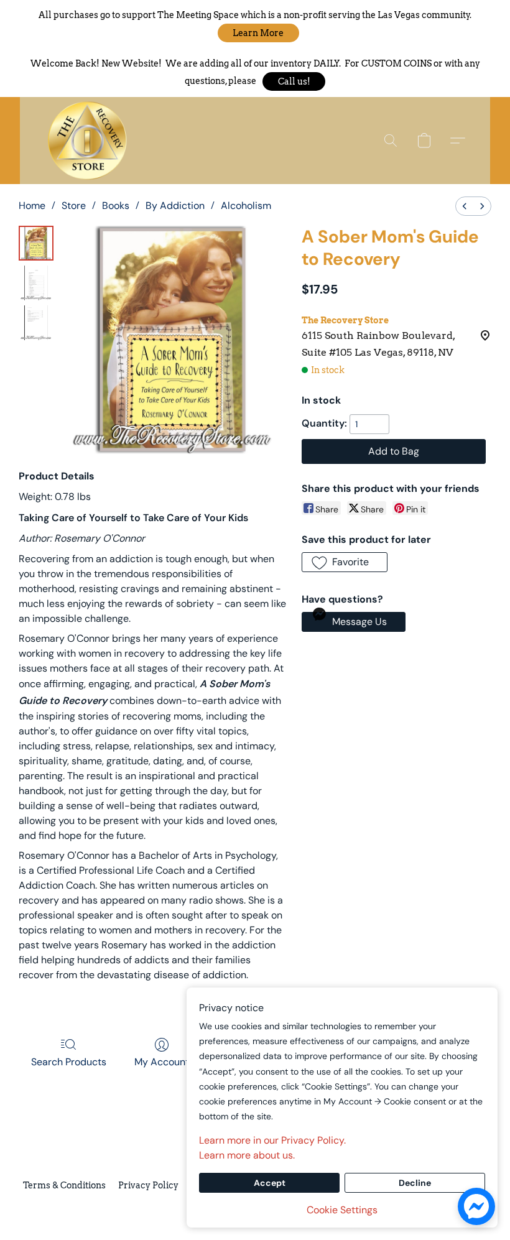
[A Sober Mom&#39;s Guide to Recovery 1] (36, 283)
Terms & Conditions (64, 1185)
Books (115, 205)
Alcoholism (246, 205)
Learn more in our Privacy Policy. (272, 1140)
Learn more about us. (247, 1155)
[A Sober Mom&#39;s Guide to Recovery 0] (36, 243)
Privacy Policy (148, 1185)
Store (74, 205)
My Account (161, 1061)
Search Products (68, 1061)
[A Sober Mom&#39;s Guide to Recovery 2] (36, 322)
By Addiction (175, 205)
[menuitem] (464, 206)
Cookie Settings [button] (342, 1209)
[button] (258, 33)
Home (32, 205)
